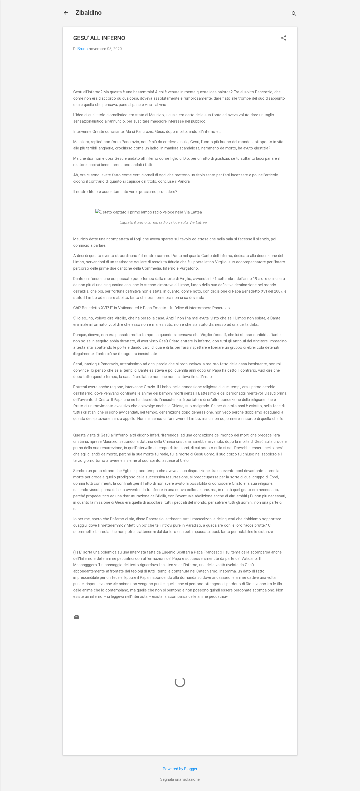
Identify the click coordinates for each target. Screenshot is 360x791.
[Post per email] (76, 618)
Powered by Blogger (180, 768)
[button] (283, 38)
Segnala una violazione (180, 779)
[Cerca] (294, 14)
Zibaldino (88, 12)
